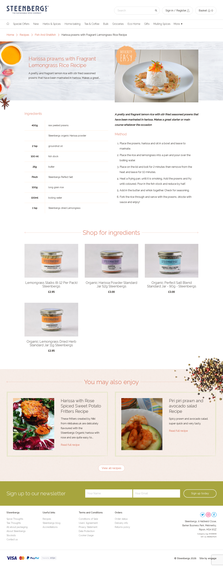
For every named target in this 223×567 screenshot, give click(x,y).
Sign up (200, 493)
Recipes (24, 34)
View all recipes (111, 468)
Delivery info (121, 523)
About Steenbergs (16, 531)
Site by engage (207, 558)
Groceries (118, 23)
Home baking (72, 23)
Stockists (11, 535)
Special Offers (21, 23)
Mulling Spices (161, 23)
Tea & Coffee (91, 23)
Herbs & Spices (52, 23)
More (177, 23)
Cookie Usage (86, 535)
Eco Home (134, 23)
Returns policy (122, 527)
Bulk (105, 23)
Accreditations (50, 527)
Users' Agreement (88, 523)
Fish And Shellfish (45, 34)
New (36, 23)
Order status (121, 519)
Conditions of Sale (88, 519)
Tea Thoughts (14, 523)
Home (10, 34)
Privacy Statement (88, 527)
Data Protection (87, 531)
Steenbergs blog (51, 523)
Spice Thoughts (15, 519)
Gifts (147, 23)
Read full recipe (70, 444)
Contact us (12, 539)
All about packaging (17, 527)
